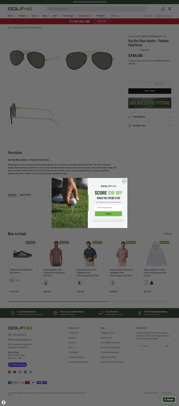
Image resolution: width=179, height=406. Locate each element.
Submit (108, 214)
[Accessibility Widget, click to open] (3, 402)
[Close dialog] (124, 181)
